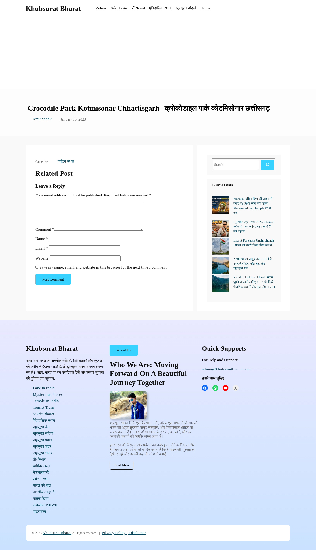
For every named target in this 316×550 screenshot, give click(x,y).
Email (41, 248)
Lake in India (44, 388)
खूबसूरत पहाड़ (42, 440)
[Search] (267, 164)
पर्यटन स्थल (66, 161)
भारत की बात (42, 485)
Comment (44, 229)
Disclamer (137, 533)
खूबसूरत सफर (42, 453)
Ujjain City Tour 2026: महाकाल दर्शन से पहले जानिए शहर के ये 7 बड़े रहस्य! (253, 226)
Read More (121, 465)
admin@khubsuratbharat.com (226, 369)
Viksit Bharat (43, 414)
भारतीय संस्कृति (44, 492)
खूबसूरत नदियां (43, 433)
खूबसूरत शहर (42, 446)
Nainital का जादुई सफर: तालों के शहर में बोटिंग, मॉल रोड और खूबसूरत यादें (252, 263)
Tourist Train (43, 407)
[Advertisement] (158, 54)
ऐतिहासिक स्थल (44, 420)
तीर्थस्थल (39, 459)
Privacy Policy (114, 533)
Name (41, 238)
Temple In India (46, 401)
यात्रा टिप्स (40, 498)
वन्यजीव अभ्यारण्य (45, 505)
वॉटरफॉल (39, 511)
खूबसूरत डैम (41, 427)
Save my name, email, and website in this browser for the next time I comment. (103, 267)
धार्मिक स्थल (41, 466)
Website (42, 258)
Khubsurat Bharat (53, 8)
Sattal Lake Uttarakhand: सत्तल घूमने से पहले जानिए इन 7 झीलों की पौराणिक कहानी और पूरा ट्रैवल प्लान (254, 281)
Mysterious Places (48, 394)
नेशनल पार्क (41, 472)
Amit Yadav (42, 119)
